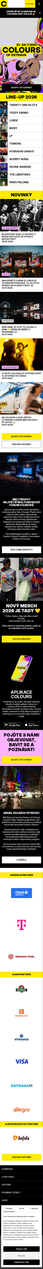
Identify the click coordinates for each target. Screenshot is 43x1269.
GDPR (4, 1200)
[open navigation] (39, 4)
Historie (6, 1185)
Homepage (7, 1169)
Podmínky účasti (11, 1192)
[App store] (32, 724)
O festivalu (8, 1177)
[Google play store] (12, 724)
